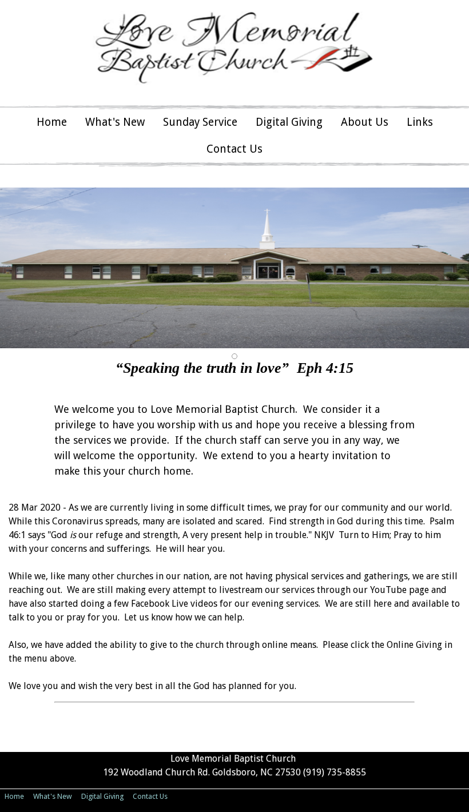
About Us (364, 122)
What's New (115, 122)
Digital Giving (289, 122)
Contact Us (234, 149)
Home (52, 122)
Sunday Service (200, 122)
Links (420, 122)
